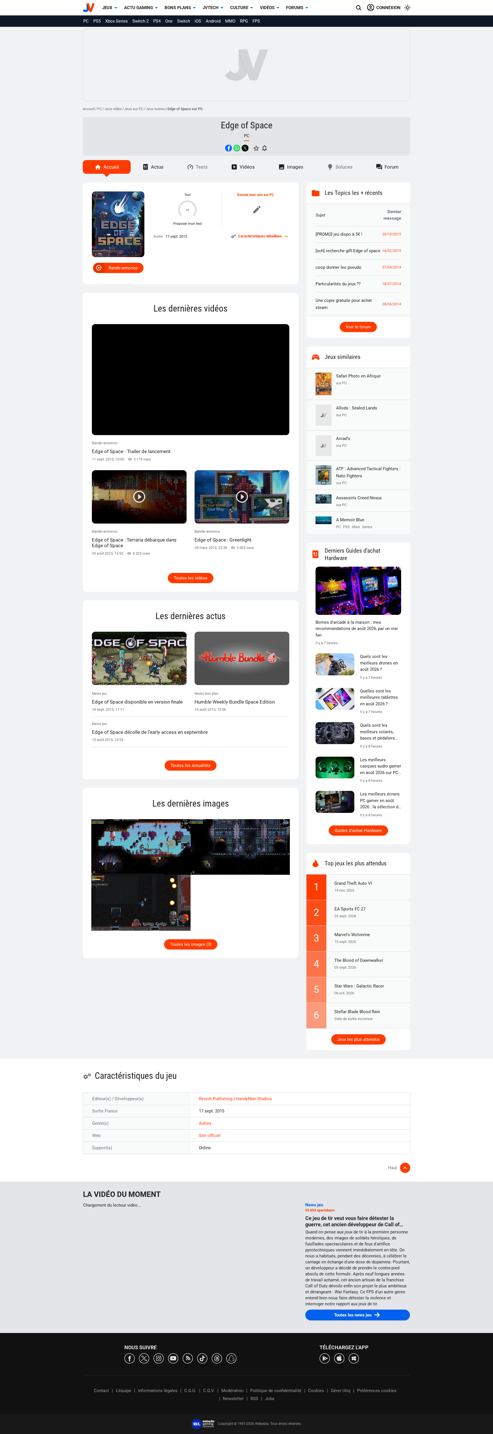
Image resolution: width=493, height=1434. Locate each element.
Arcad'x (343, 442)
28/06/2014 (391, 304)
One (169, 21)
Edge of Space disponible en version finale (137, 702)
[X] (144, 1358)
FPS (256, 21)
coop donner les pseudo (338, 267)
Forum (392, 167)
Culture (239, 7)
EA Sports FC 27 (349, 909)
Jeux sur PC (133, 109)
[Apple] (339, 1358)
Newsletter (233, 1398)
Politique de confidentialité (275, 1390)
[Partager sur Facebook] (228, 148)
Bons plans (178, 7)
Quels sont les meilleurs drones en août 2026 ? (379, 663)
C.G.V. (209, 1390)
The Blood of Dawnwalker (358, 960)
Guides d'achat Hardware (358, 830)
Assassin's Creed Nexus (359, 501)
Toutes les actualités (191, 765)
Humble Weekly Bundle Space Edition (235, 702)
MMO (230, 21)
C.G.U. (190, 1390)
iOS (198, 21)
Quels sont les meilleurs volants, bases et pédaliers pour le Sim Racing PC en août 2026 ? (378, 732)
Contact (101, 1390)
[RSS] (188, 1358)
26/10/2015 (391, 234)
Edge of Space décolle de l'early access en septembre (150, 732)
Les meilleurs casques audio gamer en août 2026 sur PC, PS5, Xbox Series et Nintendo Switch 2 (380, 766)
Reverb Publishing (216, 1098)
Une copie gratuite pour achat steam (344, 304)
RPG (244, 21)
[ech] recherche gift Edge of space (348, 250)
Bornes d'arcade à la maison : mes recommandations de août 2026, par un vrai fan (357, 629)
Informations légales (157, 1390)
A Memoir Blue (350, 519)
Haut (392, 1167)
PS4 (157, 21)
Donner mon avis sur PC (255, 195)
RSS (254, 1398)
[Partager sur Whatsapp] (236, 148)
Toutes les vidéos (190, 578)
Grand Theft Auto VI (353, 883)
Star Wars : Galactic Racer (359, 986)
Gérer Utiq (340, 1390)
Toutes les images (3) (190, 944)
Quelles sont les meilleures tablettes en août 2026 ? (379, 697)
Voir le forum (358, 327)
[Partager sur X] (245, 148)
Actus (157, 167)
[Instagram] (158, 1358)
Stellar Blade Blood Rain (357, 1011)
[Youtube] (173, 1358)
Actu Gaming (138, 7)
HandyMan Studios (254, 1098)
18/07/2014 (391, 284)
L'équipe (123, 1390)
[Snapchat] (231, 1358)
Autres (205, 1123)
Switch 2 (140, 21)
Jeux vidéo (113, 109)
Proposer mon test (187, 224)
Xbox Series (116, 21)
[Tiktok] (202, 1358)
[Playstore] (325, 1358)
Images (295, 167)
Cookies (316, 1390)
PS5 (97, 21)
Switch (183, 21)
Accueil (89, 109)
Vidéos (267, 7)
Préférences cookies (377, 1390)
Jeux (107, 7)
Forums (294, 7)
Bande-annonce (123, 267)
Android (213, 21)
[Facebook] (129, 1358)
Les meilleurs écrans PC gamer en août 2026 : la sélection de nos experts (380, 800)
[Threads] (217, 1358)
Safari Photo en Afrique (358, 379)
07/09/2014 (391, 267)
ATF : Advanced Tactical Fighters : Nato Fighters (368, 475)
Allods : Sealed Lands (356, 411)
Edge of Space (246, 125)
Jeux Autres (155, 109)
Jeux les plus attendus (358, 1039)
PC (86, 21)
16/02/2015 (391, 251)
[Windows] (354, 1358)
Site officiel (210, 1135)
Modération (232, 1390)
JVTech (211, 7)
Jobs (269, 1398)
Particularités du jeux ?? (338, 283)
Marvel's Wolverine (352, 934)
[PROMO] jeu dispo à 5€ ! (339, 234)
